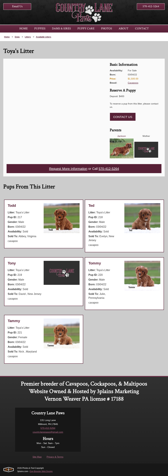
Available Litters (43, 37)
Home (7, 37)
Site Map (37, 456)
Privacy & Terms (55, 456)
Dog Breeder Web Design (41, 471)
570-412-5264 (151, 6)
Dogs (17, 37)
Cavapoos (133, 82)
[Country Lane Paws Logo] (84, 12)
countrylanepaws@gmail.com (48, 432)
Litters (28, 37)
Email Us (17, 6)
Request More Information (68, 168)
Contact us (122, 117)
